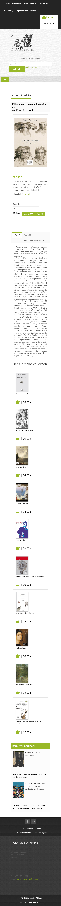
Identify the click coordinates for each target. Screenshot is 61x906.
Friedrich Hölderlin (22, 467)
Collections (16, 4)
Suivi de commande (23, 833)
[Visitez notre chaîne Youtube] (33, 821)
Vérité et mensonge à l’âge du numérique (30, 577)
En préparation (22, 11)
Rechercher (17, 68)
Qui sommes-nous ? (27, 829)
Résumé (17, 235)
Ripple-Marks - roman (32, 752)
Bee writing (8, 11)
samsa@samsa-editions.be (27, 879)
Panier (50, 17)
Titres (25, 4)
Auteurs (33, 4)
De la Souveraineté (22, 394)
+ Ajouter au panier (33, 214)
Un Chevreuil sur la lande (24, 685)
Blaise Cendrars (21, 540)
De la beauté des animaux (25, 613)
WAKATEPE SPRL (34, 902)
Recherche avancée (33, 67)
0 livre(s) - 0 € (47, 24)
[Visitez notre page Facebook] (27, 821)
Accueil (7, 4)
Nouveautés (43, 4)
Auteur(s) (27, 235)
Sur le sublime (21, 648)
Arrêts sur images (22, 503)
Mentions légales (40, 833)
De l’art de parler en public (25, 430)
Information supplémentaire (34, 240)
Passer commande (34, 58)
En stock (27, 194)
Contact (33, 11)
